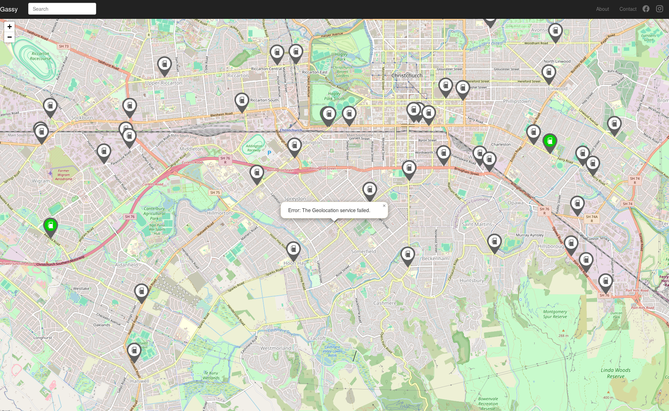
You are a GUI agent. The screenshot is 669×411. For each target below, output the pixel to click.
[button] (141, 294)
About (602, 8)
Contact (628, 8)
